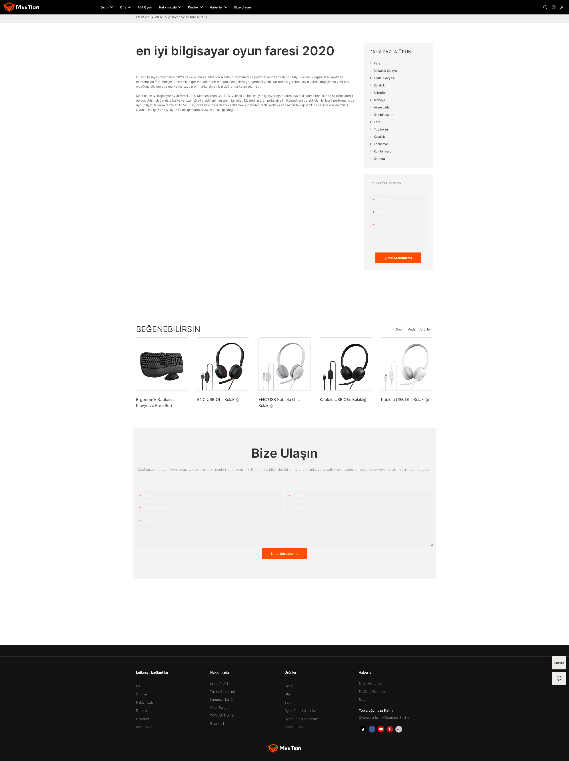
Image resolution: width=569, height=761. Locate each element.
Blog (362, 699)
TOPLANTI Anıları (223, 715)
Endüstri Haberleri (372, 691)
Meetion (142, 17)
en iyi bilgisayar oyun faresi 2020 (181, 17)
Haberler (142, 719)
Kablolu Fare (293, 727)
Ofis (287, 694)
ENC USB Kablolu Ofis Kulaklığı (279, 402)
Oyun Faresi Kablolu (299, 711)
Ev (138, 686)
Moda (411, 329)
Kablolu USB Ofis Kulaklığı (343, 399)
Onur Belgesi (220, 707)
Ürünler (425, 329)
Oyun (288, 686)
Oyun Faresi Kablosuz (301, 719)
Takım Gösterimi (222, 691)
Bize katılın (218, 723)
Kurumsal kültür (222, 699)
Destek (141, 711)
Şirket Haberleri (370, 683)
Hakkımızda (145, 702)
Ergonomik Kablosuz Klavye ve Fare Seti (155, 402)
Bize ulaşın (144, 727)
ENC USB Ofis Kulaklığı (218, 399)
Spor (399, 329)
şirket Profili (219, 683)
